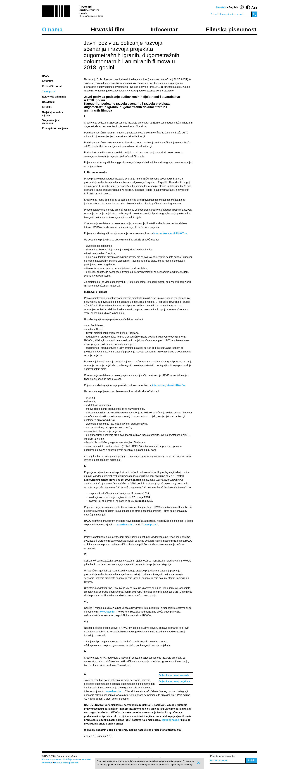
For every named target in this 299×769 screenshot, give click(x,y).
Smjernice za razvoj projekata (174, 681)
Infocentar (164, 29)
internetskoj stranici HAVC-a (170, 233)
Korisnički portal (52, 86)
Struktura (47, 81)
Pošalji (251, 760)
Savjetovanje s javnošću (50, 121)
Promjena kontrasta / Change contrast (248, 7)
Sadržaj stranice (71, 759)
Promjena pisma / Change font (254, 7)
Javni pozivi (49, 91)
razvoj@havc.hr (171, 720)
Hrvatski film (108, 29)
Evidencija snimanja (54, 96)
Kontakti (47, 107)
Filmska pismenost (231, 29)
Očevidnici (48, 102)
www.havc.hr (124, 524)
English (233, 7)
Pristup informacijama (55, 128)
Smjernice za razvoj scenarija (174, 675)
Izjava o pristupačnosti (66, 762)
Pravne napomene (51, 759)
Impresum (47, 762)
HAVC (45, 76)
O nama (52, 29)
